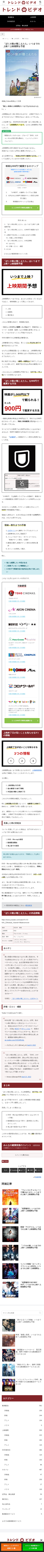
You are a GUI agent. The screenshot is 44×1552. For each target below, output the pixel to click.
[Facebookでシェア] (7, 927)
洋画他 (6, 1161)
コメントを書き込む (22, 1155)
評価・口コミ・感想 (16, 246)
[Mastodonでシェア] (17, 921)
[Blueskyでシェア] (27, 921)
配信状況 (29, 905)
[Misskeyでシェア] (36, 921)
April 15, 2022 (26, 1077)
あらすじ (12, 243)
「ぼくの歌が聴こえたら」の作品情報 (19, 240)
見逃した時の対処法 (16, 238)
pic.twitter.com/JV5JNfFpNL (14, 1040)
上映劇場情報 (37, 770)
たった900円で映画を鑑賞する (22, 207)
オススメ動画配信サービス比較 (32, 1547)
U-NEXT (13, 437)
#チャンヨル (25, 1029)
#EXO (17, 1029)
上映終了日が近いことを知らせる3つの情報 (21, 235)
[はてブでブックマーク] (17, 927)
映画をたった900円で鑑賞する (11, 1547)
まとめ (8, 249)
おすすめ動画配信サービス (11, 1521)
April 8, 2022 (31, 1045)
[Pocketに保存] (27, 927)
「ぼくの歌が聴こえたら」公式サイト (24, 998)
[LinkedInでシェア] (22, 933)
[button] (38, 1170)
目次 (19, 220)
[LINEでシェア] (36, 927)
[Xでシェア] (7, 921)
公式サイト (12, 530)
